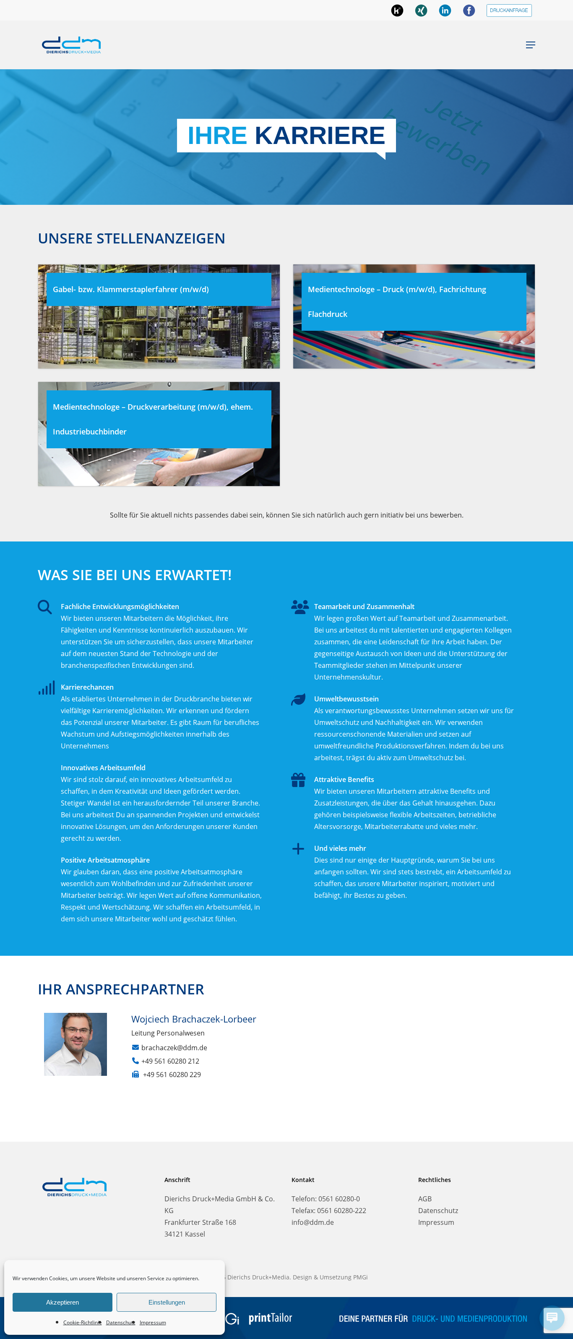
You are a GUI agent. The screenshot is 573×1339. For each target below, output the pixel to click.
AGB (425, 1198)
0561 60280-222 (341, 1210)
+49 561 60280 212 (170, 1061)
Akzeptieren (62, 1302)
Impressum (153, 1322)
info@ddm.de (313, 1222)
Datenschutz (120, 1322)
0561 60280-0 (339, 1198)
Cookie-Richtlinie (82, 1322)
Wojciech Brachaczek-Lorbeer (193, 1018)
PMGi (360, 1277)
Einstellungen (166, 1302)
